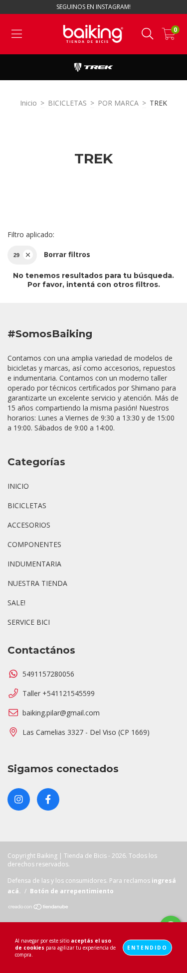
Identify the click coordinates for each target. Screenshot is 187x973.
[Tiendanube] (38, 908)
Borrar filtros (67, 254)
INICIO (18, 486)
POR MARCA (118, 103)
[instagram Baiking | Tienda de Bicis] (18, 799)
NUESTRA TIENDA (37, 583)
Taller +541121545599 (58, 693)
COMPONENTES (34, 544)
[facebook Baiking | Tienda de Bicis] (48, 799)
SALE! (16, 602)
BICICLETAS (67, 103)
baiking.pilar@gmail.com (61, 712)
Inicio (28, 103)
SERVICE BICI (28, 622)
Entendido (147, 947)
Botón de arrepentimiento (72, 891)
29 (16, 255)
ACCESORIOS (28, 525)
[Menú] (16, 34)
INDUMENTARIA (34, 563)
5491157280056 (48, 674)
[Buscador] (148, 34)
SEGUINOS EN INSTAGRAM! (93, 6)
